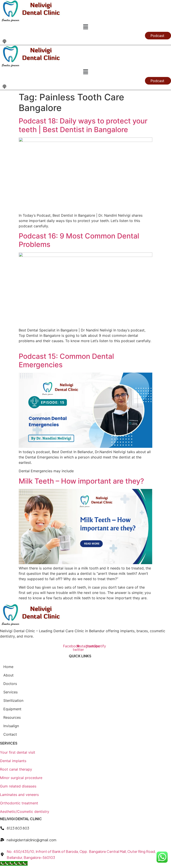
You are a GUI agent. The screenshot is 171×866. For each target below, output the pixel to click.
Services (10, 692)
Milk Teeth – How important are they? (81, 481)
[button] (85, 27)
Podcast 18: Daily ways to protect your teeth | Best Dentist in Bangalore (83, 125)
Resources (12, 717)
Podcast (157, 35)
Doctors (10, 683)
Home (8, 666)
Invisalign (11, 726)
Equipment (12, 709)
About (8, 675)
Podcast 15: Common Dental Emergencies (66, 360)
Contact (10, 734)
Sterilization (13, 700)
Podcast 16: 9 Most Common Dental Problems (79, 240)
